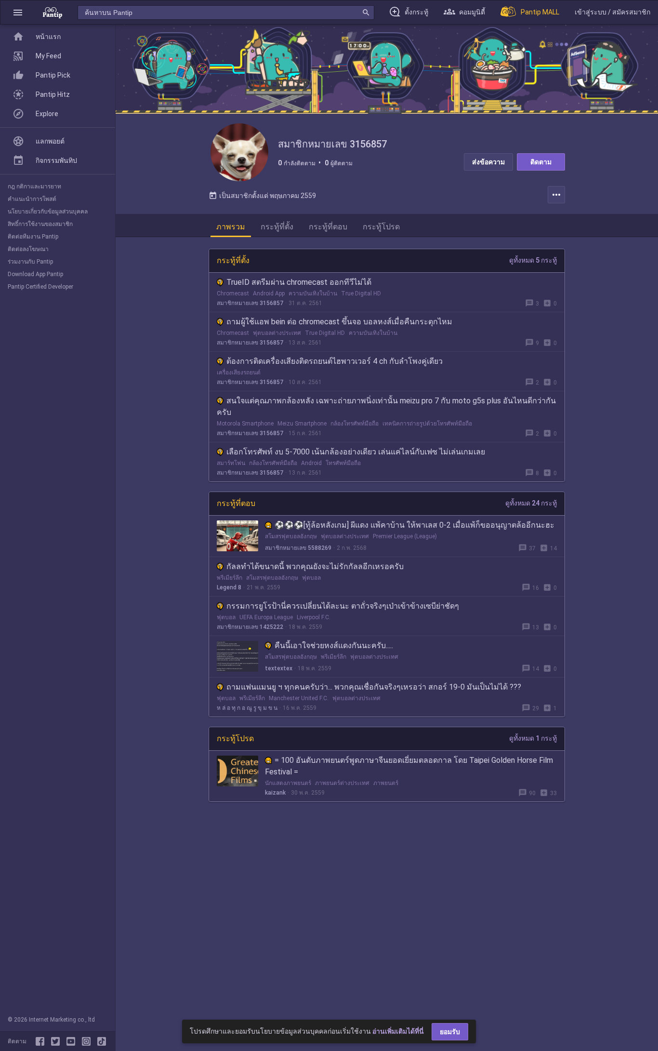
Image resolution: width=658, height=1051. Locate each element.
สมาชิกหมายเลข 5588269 (298, 548)
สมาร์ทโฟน (231, 463)
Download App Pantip (35, 274)
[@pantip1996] (101, 1041)
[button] (17, 12)
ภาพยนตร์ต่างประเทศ (342, 783)
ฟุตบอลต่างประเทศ (277, 333)
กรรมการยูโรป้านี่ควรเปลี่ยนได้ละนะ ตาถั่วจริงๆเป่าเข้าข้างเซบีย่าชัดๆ (342, 606)
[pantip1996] (72, 1041)
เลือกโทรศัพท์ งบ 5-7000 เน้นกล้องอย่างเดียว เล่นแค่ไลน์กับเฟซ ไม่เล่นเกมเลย (355, 451)
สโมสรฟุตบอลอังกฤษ (291, 536)
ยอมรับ (450, 1032)
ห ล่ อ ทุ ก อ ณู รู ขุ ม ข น (247, 708)
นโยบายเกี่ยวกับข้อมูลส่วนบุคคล (48, 211)
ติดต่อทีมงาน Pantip (33, 236)
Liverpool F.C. (313, 617)
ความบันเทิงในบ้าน (313, 293)
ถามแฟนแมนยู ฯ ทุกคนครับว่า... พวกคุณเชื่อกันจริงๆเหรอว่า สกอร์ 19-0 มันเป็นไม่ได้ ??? (373, 687)
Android (311, 463)
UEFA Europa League (266, 617)
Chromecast (233, 293)
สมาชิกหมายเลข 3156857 (250, 303)
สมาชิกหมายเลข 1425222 (250, 627)
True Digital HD (361, 293)
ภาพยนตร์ (385, 783)
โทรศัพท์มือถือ (343, 463)
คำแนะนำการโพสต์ (32, 199)
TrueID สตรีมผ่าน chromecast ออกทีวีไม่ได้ (298, 282)
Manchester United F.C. (299, 698)
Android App (269, 293)
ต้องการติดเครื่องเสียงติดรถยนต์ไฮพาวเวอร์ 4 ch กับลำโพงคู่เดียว (334, 361)
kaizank (275, 792)
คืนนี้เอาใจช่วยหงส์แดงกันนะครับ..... (334, 645)
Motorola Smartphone (245, 423)
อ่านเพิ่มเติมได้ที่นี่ (398, 1031)
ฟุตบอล (311, 577)
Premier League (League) (405, 536)
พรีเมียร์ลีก (229, 577)
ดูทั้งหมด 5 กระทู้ (533, 260)
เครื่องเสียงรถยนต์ (239, 372)
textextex (278, 668)
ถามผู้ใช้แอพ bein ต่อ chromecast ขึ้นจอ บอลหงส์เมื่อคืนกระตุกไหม (339, 321)
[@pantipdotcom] (88, 1041)
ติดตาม (541, 162)
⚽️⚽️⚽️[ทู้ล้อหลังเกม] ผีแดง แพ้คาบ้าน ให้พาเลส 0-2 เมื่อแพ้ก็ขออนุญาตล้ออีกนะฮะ (414, 525)
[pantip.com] (52, 12)
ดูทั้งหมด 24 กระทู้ (531, 503)
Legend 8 (229, 587)
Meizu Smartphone (302, 423)
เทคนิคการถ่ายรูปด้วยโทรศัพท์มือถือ (427, 423)
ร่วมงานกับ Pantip (30, 261)
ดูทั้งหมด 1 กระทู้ (533, 738)
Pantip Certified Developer (40, 286)
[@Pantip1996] (57, 1041)
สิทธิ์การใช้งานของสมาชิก (40, 224)
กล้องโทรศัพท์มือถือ (354, 423)
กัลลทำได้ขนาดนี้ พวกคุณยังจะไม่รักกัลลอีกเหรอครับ (315, 566)
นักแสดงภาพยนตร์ (288, 783)
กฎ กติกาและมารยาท (34, 186)
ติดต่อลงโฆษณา (28, 249)
